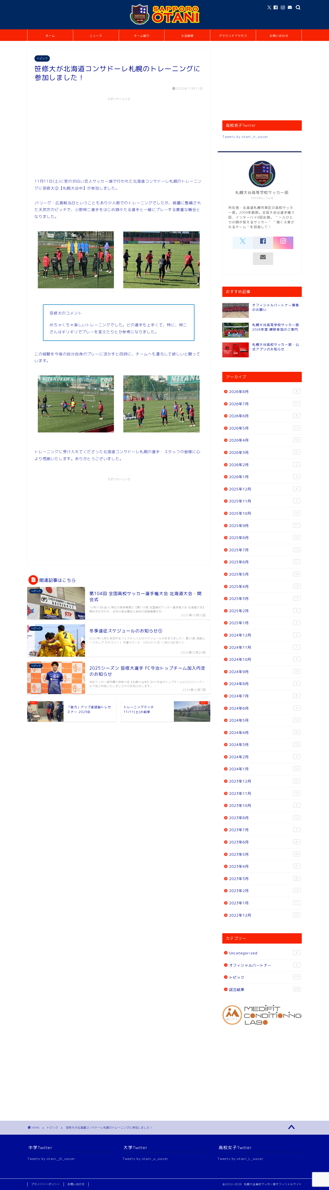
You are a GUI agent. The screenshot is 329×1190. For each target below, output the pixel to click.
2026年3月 (263, 452)
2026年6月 (263, 415)
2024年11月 (263, 647)
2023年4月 (263, 866)
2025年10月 (263, 513)
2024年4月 (263, 732)
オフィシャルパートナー (263, 965)
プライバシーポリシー (45, 1184)
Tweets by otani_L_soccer (240, 1158)
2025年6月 (263, 562)
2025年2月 (263, 610)
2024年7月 (263, 696)
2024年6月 (263, 708)
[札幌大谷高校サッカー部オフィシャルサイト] (164, 24)
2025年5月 (263, 574)
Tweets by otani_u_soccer (145, 1158)
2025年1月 (263, 622)
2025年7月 (263, 550)
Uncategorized (263, 953)
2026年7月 (263, 403)
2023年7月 (263, 829)
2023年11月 (263, 793)
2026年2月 (263, 464)
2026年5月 (263, 428)
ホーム (50, 36)
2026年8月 (263, 391)
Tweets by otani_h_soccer (245, 136)
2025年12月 (263, 489)
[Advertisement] (118, 137)
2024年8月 (263, 683)
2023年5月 (263, 854)
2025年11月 (263, 501)
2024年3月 (263, 744)
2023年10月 (263, 805)
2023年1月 (263, 903)
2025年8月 (263, 537)
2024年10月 (263, 659)
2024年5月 (263, 720)
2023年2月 (263, 890)
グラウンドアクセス (233, 36)
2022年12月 (263, 915)
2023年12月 (263, 781)
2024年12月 (263, 635)
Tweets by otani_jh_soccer (51, 1158)
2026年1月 (263, 476)
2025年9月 (263, 525)
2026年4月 (263, 440)
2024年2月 (263, 756)
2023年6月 (263, 842)
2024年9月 (263, 671)
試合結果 (264, 989)
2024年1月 (263, 769)
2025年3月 (263, 598)
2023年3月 (263, 878)
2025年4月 (263, 586)
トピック (42, 58)
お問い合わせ (279, 36)
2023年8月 (263, 817)
